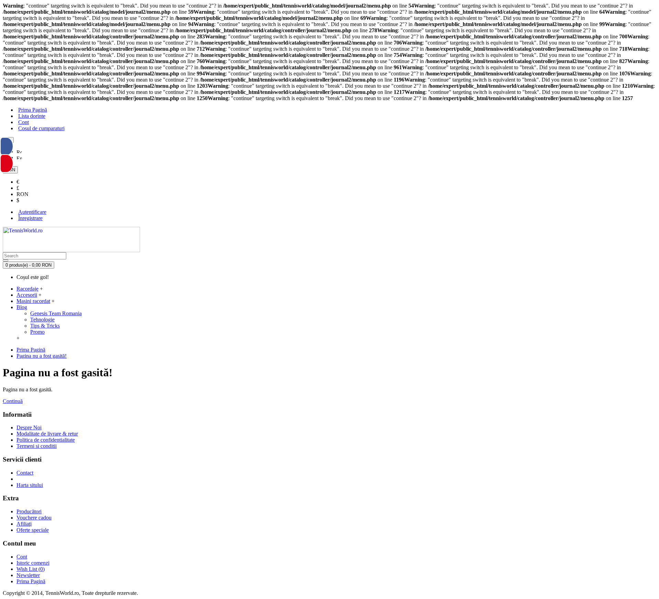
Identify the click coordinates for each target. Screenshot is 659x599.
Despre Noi (29, 427)
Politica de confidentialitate (45, 440)
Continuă (13, 401)
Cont (21, 557)
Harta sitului (29, 485)
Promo (37, 332)
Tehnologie (42, 319)
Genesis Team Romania (56, 313)
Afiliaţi (24, 524)
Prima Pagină (30, 581)
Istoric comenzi (32, 563)
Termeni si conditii (36, 446)
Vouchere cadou (33, 518)
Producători (29, 511)
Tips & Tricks (45, 326)
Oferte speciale (32, 530)
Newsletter (28, 575)
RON (22, 194)
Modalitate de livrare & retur (47, 434)
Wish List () (30, 569)
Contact (24, 473)
